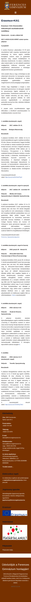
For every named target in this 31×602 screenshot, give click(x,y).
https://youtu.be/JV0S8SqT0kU (14, 404)
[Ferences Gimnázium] (15, 5)
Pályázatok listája (7, 550)
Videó (13, 295)
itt (19, 344)
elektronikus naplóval (10, 478)
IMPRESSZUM (15, 586)
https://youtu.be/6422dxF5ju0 (13, 177)
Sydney (16, 599)
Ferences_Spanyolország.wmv (10, 237)
